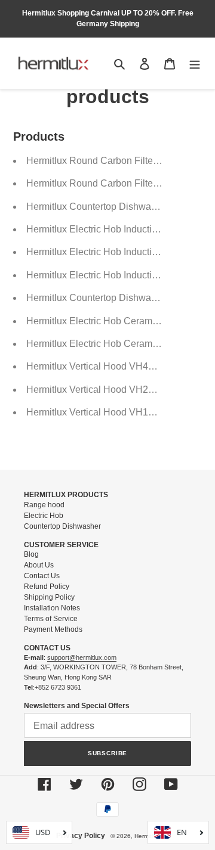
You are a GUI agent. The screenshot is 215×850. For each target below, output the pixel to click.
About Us (39, 565)
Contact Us (42, 576)
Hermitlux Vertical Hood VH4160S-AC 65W (118, 366)
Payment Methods (53, 629)
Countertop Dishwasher (62, 526)
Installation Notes (52, 608)
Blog (31, 554)
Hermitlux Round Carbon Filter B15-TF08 (113, 183)
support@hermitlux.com (81, 657)
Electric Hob (43, 515)
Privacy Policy (80, 836)
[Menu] (194, 63)
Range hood (44, 505)
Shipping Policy (49, 597)
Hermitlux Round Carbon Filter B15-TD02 (114, 161)
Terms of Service (51, 619)
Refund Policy (46, 586)
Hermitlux (146, 836)
